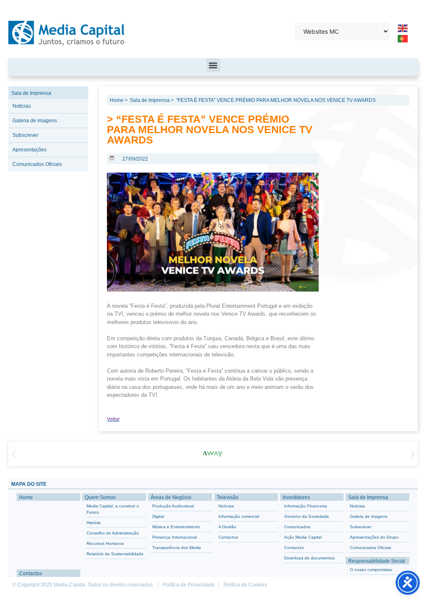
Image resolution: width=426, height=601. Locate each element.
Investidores (296, 497)
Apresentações (29, 150)
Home (26, 497)
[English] (403, 28)
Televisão (227, 497)
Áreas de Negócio (171, 497)
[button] (213, 65)
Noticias (21, 106)
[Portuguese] (403, 38)
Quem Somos (100, 497)
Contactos (30, 573)
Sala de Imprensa (31, 93)
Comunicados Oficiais (37, 164)
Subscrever (25, 135)
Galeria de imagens (34, 121)
